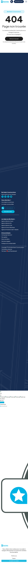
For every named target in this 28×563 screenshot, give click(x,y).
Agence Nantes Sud (6, 225)
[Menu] (26, 1)
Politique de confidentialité (8, 243)
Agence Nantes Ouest (7, 221)
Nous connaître (5, 239)
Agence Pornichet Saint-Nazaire (9, 229)
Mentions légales (5, 241)
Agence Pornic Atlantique (8, 227)
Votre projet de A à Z (6, 235)
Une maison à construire (7, 202)
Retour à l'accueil (14, 38)
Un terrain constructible (7, 204)
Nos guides (4, 237)
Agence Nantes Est (6, 223)
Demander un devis (19, 1)
